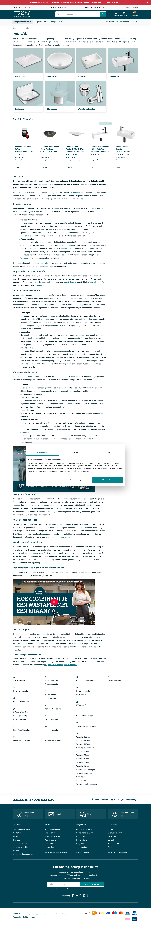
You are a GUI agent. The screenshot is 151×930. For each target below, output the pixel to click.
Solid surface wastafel (85, 716)
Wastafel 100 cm (83, 737)
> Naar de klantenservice (23, 854)
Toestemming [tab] (42, 452)
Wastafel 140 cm (83, 744)
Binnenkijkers (81, 840)
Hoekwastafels (51, 694)
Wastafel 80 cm (82, 762)
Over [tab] (109, 452)
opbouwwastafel (67, 248)
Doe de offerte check (53, 833)
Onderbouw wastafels (85, 680)
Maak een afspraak (52, 829)
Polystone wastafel (84, 694)
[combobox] (78, 14)
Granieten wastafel (52, 684)
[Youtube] (77, 895)
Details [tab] (75, 452)
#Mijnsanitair (81, 847)
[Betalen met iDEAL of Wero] (101, 912)
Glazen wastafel (51, 680)
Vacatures (112, 836)
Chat (89, 814)
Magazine (80, 843)
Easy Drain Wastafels (21, 730)
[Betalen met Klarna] (127, 918)
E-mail (58, 814)
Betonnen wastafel (20, 691)
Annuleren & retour (20, 843)
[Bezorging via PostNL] (94, 913)
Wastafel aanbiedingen (85, 769)
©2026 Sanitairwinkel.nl (22, 914)
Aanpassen (74, 480)
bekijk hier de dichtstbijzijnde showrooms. (60, 664)
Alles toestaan (107, 480)
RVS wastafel (81, 705)
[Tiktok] (87, 895)
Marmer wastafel (51, 730)
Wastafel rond (81, 777)
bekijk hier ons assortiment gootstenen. (72, 199)
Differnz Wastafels (20, 712)
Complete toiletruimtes (85, 833)
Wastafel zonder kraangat (86, 784)
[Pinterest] (80, 895)
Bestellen (17, 833)
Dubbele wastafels (20, 716)
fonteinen (76, 192)
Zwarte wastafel (114, 680)
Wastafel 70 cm (82, 758)
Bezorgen (17, 840)
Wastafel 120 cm (83, 740)
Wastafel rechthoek (84, 773)
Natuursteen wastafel (53, 740)
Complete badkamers (84, 829)
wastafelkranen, (69, 282)
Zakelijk (134, 21)
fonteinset (40, 285)
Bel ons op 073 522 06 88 (126, 814)
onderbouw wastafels (39, 263)
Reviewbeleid (18, 850)
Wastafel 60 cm (82, 755)
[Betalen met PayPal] (134, 913)
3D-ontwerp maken (52, 836)
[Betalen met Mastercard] (121, 912)
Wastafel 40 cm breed (85, 748)
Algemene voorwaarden (43, 914)
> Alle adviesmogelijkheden (56, 852)
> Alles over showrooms (117, 852)
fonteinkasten (95, 282)
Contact (111, 847)
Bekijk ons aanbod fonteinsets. (58, 537)
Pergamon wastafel (84, 691)
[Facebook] (73, 895)
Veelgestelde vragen (29, 814)
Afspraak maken (122, 21)
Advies (46, 21)
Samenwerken (113, 843)
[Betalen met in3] (134, 919)
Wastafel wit (81, 780)
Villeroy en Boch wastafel (86, 726)
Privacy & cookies (62, 914)
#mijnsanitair (56, 21)
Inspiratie (38, 21)
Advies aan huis (51, 840)
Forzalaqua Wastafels (22, 740)
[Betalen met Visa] (107, 912)
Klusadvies (49, 847)
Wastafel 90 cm (82, 766)
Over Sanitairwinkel (115, 833)
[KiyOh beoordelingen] (87, 912)
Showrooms (109, 21)
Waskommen (25, 258)
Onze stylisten (50, 843)
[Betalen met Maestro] (114, 912)
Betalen (16, 836)
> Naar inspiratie (82, 852)
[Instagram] (84, 895)
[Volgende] (136, 147)
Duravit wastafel (19, 719)
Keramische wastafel (53, 709)
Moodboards (81, 836)
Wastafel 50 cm (82, 751)
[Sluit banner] (147, 2)
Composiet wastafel (21, 701)
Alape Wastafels (19, 680)
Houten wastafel (51, 698)
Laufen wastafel (51, 719)
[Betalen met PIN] (127, 912)
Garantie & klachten (21, 847)
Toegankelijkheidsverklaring (24, 917)
